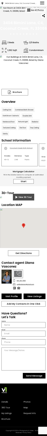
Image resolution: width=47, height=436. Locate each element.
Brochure (6, 419)
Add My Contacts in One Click (23, 303)
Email (3, 330)
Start (23, 181)
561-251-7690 (21, 281)
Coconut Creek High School (21, 148)
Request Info (30, 413)
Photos (27, 401)
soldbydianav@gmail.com (25, 284)
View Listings (34, 296)
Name (4, 321)
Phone (4, 338)
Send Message (34, 375)
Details (5, 401)
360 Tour (6, 407)
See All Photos (37, 10)
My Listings (7, 413)
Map (26, 407)
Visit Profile (11, 296)
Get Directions (23, 253)
